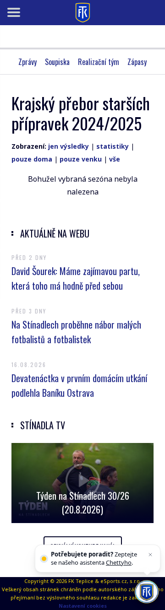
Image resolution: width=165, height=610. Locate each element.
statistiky (112, 146)
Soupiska (57, 61)
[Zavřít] (150, 555)
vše (114, 159)
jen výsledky (68, 146)
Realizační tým (98, 61)
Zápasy (137, 61)
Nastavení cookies (83, 605)
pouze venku (81, 159)
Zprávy (27, 61)
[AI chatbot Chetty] (146, 592)
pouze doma (31, 159)
